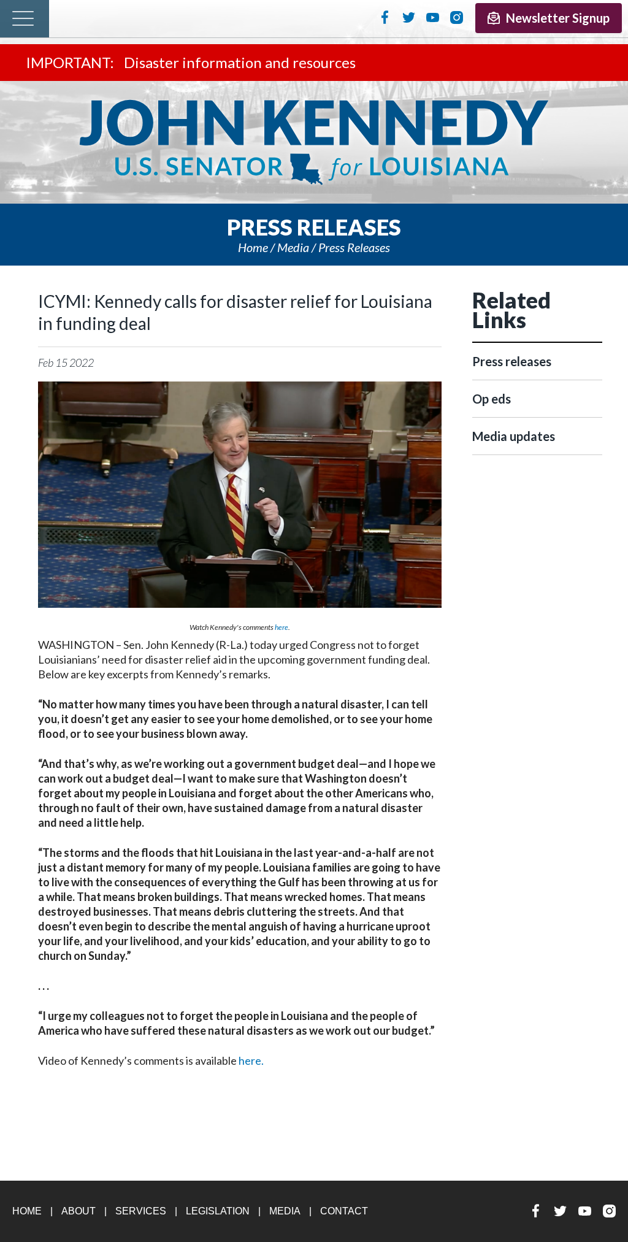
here (281, 627)
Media (293, 247)
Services (140, 1211)
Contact (344, 1211)
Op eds (491, 398)
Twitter (408, 17)
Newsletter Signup (558, 17)
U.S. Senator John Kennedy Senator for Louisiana (314, 142)
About (78, 1211)
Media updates (513, 436)
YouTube (432, 17)
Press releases (354, 247)
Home (253, 247)
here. (251, 1060)
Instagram (456, 17)
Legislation (218, 1211)
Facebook (384, 17)
